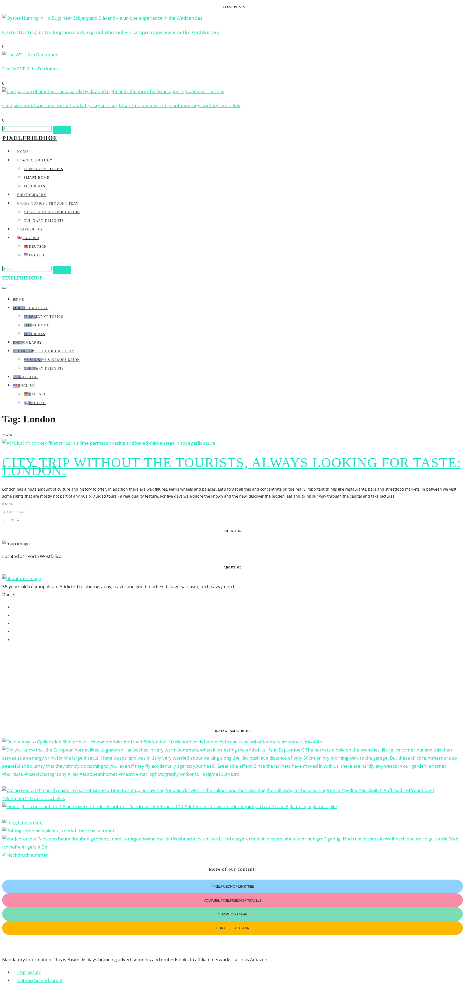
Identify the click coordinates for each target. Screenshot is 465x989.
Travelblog (29, 229)
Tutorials (34, 186)
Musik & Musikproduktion (52, 212)
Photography (32, 195)
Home (23, 152)
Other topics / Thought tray (48, 203)
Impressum (29, 972)
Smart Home (36, 178)
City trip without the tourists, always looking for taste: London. (231, 466)
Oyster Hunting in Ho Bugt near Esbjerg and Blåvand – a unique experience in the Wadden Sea (110, 32)
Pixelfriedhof (29, 138)
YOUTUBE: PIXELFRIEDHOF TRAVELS (232, 900)
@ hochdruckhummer (25, 855)
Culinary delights (44, 221)
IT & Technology (35, 160)
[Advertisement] (163, 686)
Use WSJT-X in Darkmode (31, 68)
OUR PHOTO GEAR (232, 914)
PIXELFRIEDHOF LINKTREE (233, 886)
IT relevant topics (43, 169)
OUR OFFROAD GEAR (232, 927)
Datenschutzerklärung (40, 980)
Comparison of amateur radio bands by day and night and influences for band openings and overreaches (121, 105)
